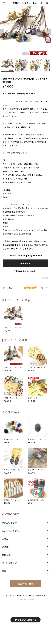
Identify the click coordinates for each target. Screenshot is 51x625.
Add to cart (26, 263)
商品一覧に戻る (25, 583)
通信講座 (6, 547)
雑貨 (4, 571)
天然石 (5, 539)
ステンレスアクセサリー (11, 531)
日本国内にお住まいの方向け (25, 271)
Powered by (22, 600)
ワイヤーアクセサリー (11, 563)
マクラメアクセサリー (11, 523)
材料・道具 (6, 555)
